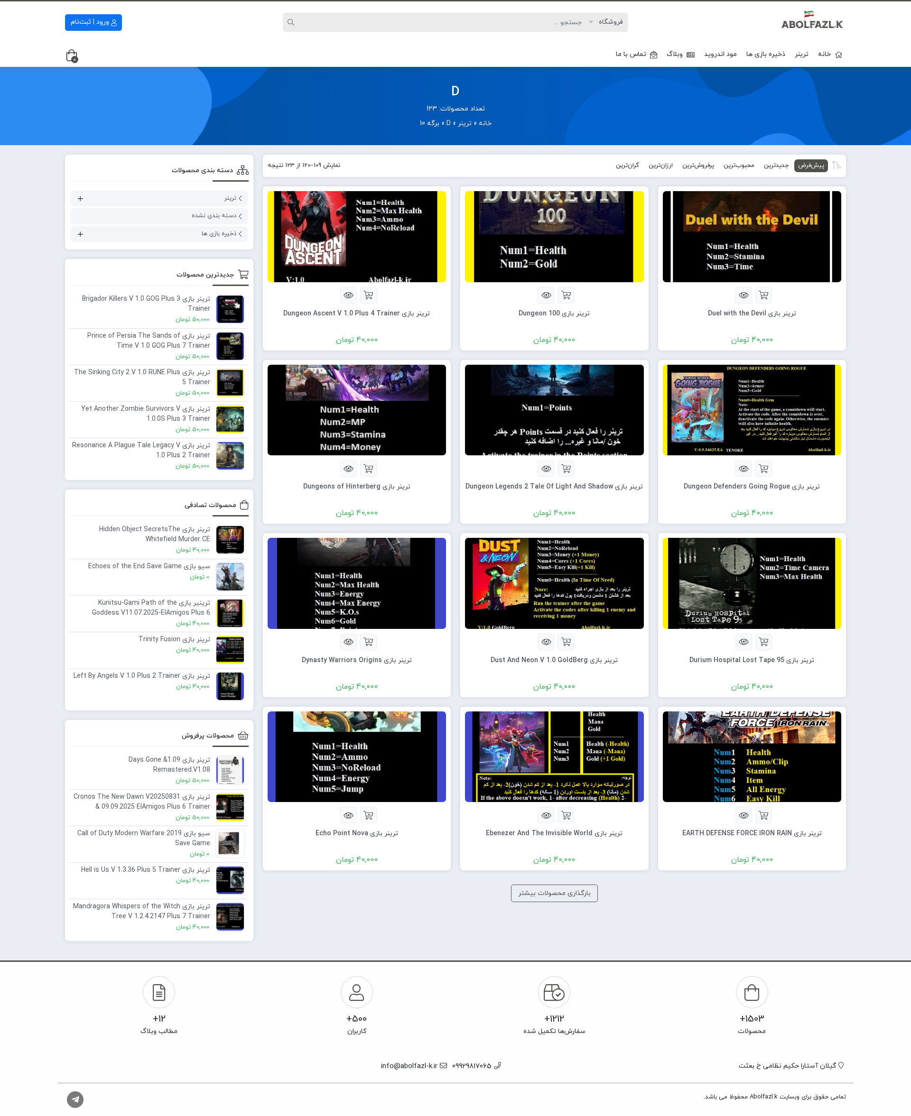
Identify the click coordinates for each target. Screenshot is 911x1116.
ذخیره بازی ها (765, 54)
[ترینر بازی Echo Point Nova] (357, 756)
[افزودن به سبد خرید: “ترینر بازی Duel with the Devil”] (764, 295)
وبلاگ (675, 54)
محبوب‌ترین (739, 165)
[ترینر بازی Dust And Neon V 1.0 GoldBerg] (554, 582)
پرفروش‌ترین (698, 165)
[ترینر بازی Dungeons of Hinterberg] (357, 409)
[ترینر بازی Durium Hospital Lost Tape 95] (752, 582)
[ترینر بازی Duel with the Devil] (752, 235)
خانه (824, 54)
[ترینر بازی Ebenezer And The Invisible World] (554, 756)
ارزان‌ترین (661, 165)
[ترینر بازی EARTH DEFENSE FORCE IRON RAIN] (752, 756)
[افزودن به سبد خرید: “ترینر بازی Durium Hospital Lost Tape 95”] (764, 642)
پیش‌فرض (811, 165)
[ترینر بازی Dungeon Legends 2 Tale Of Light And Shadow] (554, 409)
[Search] (292, 22)
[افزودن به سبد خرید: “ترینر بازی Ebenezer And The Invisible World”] (566, 815)
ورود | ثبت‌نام (91, 22)
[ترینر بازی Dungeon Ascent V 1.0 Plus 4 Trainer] (357, 235)
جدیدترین (776, 165)
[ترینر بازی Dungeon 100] (554, 235)
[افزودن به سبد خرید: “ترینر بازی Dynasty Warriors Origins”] (368, 642)
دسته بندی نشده (214, 216)
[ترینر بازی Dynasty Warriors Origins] (357, 582)
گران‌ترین (627, 165)
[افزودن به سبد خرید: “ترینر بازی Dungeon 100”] (566, 295)
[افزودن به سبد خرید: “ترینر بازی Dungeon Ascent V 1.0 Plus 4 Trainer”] (368, 295)
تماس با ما (631, 54)
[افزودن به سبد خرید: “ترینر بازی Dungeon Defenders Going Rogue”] (764, 468)
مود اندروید (720, 54)
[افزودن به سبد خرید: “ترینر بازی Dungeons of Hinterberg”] (368, 468)
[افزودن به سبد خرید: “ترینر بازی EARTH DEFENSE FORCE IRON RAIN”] (764, 815)
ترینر (802, 54)
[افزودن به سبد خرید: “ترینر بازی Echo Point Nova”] (368, 815)
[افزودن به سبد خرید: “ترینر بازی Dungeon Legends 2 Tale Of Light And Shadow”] (566, 468)
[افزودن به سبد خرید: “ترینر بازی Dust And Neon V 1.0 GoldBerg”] (566, 642)
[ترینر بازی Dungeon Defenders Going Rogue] (752, 409)
